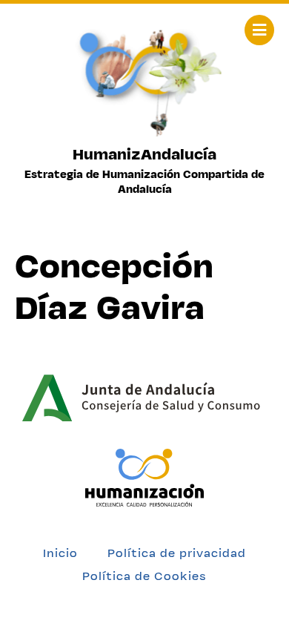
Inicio (60, 553)
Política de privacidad (176, 553)
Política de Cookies (144, 576)
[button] (259, 30)
